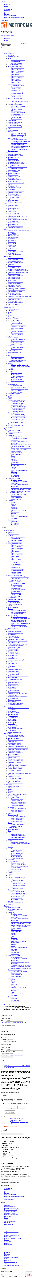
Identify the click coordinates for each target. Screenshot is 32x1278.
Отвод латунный (16, 373)
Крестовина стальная (17, 357)
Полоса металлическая (11, 1214)
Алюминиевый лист (14, 205)
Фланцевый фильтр (17, 422)
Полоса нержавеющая (18, 112)
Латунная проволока (14, 278)
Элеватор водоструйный (15, 425)
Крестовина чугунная (18, 358)
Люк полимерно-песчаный (19, 101)
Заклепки (14, 460)
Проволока (7, 1216)
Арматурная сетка (13, 235)
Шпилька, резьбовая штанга (19, 470)
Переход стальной (16, 390)
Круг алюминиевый (17, 68)
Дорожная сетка (13, 238)
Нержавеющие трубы (14, 195)
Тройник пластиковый (18, 408)
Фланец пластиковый (17, 419)
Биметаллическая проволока (16, 259)
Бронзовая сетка (13, 237)
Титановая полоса (16, 117)
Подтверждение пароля (8, 1051)
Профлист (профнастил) (15, 227)
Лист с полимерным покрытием (17, 219)
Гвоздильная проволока (15, 267)
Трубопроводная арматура (12, 1265)
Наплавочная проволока (15, 282)
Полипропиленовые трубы (16, 191)
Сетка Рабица (12, 246)
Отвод (10, 371)
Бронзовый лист (13, 207)
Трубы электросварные (15, 202)
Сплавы (6, 1240)
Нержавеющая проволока (15, 283)
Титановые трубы (13, 197)
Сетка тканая (12, 253)
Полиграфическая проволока (16, 290)
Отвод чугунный (16, 379)
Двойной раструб (13, 318)
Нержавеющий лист (14, 213)
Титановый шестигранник (19, 149)
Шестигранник (12, 138)
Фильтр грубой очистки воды (17, 317)
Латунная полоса (16, 109)
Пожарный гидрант (14, 393)
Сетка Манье (12, 242)
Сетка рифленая (13, 248)
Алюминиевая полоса (18, 106)
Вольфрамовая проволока (15, 262)
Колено (10, 345)
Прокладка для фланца (18, 414)
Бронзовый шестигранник (19, 139)
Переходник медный (17, 385)
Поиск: (3, 43)
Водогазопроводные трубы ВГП (17, 163)
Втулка (10, 315)
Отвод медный (15, 374)
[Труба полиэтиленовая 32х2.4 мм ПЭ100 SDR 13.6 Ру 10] (17, 1067)
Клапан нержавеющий (18, 339)
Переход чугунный (17, 392)
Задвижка (11, 330)
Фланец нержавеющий (18, 417)
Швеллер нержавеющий (18, 135)
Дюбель (13, 459)
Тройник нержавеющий (18, 406)
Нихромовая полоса (17, 114)
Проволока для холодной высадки (18, 272)
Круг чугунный (16, 82)
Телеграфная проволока (15, 298)
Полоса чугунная (16, 119)
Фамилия (4, 1039)
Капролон (14, 473)
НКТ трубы (11, 184)
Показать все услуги (10, 1126)
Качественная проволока (15, 275)
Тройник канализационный (16, 400)
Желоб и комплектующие (19, 449)
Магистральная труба (14, 179)
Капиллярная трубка (14, 173)
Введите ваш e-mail (6, 1271)
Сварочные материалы (11, 1257)
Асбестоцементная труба (15, 155)
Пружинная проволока (15, 291)
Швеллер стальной (17, 136)
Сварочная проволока (14, 293)
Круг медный (15, 74)
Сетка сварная (12, 250)
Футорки (10, 427)
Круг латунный (16, 72)
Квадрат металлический (15, 64)
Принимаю (12, 1055)
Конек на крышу (16, 451)
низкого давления (11, 1108)
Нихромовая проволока (15, 286)
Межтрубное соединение (15, 361)
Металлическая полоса (15, 104)
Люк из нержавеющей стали (20, 100)
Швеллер (10, 131)
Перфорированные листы (15, 226)
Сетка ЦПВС (12, 234)
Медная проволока (13, 280)
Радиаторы (7, 1260)
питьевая (22, 1108)
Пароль (3, 1020)
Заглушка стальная (17, 328)
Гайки (13, 456)
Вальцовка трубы (17, 1118)
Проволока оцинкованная (15, 306)
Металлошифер (16, 454)
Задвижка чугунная (17, 334)
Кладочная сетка (13, 240)
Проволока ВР (12, 264)
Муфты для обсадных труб (19, 365)
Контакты (7, 4)
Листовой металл (9, 1213)
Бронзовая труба (13, 159)
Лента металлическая (10, 1211)
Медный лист (12, 211)
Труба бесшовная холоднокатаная (18, 199)
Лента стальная (16, 95)
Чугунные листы (13, 224)
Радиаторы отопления (14, 430)
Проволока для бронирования (17, 269)
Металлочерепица (16, 452)
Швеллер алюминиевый (18, 133)
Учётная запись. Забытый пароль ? (11, 1022)
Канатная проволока (14, 274)
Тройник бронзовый (17, 401)
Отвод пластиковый (17, 381)
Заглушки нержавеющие (18, 325)
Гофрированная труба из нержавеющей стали (15, 169)
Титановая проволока (14, 301)
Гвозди (13, 457)
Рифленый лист (12, 218)
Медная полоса (16, 111)
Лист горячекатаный (14, 208)
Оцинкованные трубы (14, 187)
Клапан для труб (13, 337)
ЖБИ (5, 1233)
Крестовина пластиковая (18, 360)
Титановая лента (16, 96)
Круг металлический (10, 1210)
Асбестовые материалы (11, 1232)
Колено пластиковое (17, 347)
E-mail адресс (5, 1018)
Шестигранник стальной (18, 147)
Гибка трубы (16, 1120)
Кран (9, 353)
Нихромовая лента (17, 93)
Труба (6, 1219)
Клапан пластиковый (17, 341)
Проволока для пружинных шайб (18, 270)
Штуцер (10, 424)
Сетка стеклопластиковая (15, 251)
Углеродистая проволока (15, 302)
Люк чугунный (16, 103)
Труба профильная (9, 1221)
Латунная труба (12, 178)
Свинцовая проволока (14, 294)
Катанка (10, 58)
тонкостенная (10, 1112)
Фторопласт (15, 476)
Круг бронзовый (16, 69)
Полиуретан (15, 475)
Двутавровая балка (13, 56)
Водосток (7, 1254)
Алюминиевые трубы (14, 154)
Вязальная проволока (14, 266)
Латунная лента (16, 88)
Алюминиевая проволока (15, 258)
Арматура (11, 55)
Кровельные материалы (15, 432)
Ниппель (10, 369)
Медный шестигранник (18, 144)
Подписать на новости (9, 1041)
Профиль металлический (15, 122)
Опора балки (15, 465)
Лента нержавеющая (17, 92)
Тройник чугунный (17, 411)
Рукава (10, 397)
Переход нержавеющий (18, 387)
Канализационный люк (15, 98)
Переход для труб (13, 384)
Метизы (10, 433)
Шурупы (14, 472)
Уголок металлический (15, 127)
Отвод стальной (16, 377)
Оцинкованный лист (14, 215)
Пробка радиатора (16, 437)
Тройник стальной (17, 409)
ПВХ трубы (11, 189)
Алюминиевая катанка (18, 60)
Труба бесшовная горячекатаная (17, 167)
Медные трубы (12, 181)
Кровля (6, 1255)
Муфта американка (13, 309)
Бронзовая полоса (16, 108)
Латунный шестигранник (19, 143)
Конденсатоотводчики (14, 352)
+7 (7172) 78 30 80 (6, 32)
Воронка (10, 314)
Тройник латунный (17, 403)
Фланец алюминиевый (18, 416)
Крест (9, 355)
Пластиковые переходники (19, 389)
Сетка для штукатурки (14, 254)
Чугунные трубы (13, 200)
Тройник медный (16, 405)
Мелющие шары (13, 130)
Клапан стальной (16, 342)
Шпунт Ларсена (13, 151)
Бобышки (11, 310)
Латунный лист (12, 210)
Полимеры (11, 435)
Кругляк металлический (15, 66)
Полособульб (12, 120)
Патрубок (11, 382)
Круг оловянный (16, 77)
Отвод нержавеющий (17, 376)
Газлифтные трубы (13, 165)
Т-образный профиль (14, 125)
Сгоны (10, 398)
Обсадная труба (12, 186)
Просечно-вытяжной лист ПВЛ (17, 216)
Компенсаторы (12, 350)
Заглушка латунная (17, 322)
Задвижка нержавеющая (18, 331)
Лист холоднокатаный (14, 222)
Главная (3, 1)
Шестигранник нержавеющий (20, 146)
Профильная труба (13, 194)
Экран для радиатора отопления (21, 448)
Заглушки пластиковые (18, 326)
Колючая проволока (14, 277)
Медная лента (15, 90)
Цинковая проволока (14, 304)
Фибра (10, 128)
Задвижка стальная (17, 333)
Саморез (13, 467)
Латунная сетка (12, 243)
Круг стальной (15, 79)
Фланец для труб (13, 413)
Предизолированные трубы (16, 162)
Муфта (10, 363)
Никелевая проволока (14, 285)
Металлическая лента (14, 84)
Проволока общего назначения (17, 288)
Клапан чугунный (16, 344)
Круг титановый (16, 80)
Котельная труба (13, 175)
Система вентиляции (10, 1262)
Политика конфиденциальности (14, 17)
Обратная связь (9, 1199)
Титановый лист (13, 221)
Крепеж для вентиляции (18, 464)
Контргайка (14, 462)
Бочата (10, 312)
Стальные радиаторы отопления (21, 444)
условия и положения (16, 1055)
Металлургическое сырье (11, 1235)
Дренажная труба (13, 171)
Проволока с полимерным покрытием (19, 296)
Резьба (10, 395)
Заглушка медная (16, 323)
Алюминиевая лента (17, 85)
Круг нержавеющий (17, 76)
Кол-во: (3, 1132)
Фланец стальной (16, 421)
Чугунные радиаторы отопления (21, 446)
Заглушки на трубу (13, 320)
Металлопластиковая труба (16, 183)
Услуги (6, 14)
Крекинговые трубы (14, 176)
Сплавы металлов (13, 123)
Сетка (6, 1218)
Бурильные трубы (13, 160)
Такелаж (6, 1263)
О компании (8, 9)
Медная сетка (12, 245)
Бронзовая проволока (14, 261)
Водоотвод (7, 1252)
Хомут (13, 468)
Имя (2, 1038)
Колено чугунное (16, 349)
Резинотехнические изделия (12, 1238)
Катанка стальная (16, 63)
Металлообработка (10, 15)
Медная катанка (16, 61)
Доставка (7, 12)
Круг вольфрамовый (17, 71)
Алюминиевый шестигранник (20, 141)
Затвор (10, 336)
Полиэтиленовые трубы (15, 192)
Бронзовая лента (16, 87)
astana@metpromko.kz (7, 35)
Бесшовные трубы (13, 157)
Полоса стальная (16, 115)
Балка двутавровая (9, 1206)
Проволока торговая (14, 299)
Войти (6, 6)
